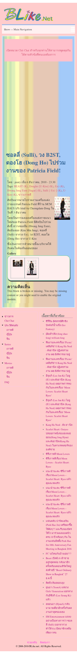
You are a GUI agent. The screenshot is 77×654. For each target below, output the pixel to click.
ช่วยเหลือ (32, 642)
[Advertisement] (38, 106)
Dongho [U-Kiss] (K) (41, 186)
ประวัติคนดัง (11, 325)
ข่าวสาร (9, 316)
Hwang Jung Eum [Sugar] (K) (24, 190)
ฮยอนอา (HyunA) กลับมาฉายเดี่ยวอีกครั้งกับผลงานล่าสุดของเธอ (59, 608)
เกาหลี (10, 330)
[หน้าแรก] (28, 21)
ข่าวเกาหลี (24, 194)
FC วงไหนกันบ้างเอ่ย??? (58, 553)
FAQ (7, 382)
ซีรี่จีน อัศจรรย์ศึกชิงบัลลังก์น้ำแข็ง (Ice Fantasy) (57, 325)
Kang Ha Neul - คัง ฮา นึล (59, 424)
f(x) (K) (59, 186)
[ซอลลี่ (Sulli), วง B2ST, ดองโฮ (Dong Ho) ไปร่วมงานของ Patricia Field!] (62, 219)
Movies (8, 363)
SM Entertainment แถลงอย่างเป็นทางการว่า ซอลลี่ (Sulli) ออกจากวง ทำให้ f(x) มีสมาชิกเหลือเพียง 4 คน (59, 624)
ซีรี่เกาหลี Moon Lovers (58, 454)
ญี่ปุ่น (9, 334)
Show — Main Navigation (18, 29)
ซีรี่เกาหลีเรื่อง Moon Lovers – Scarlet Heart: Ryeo (57, 462)
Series (8, 344)
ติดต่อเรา (45, 642)
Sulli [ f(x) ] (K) (52, 190)
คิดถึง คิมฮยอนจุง (55, 582)
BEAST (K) (21, 186)
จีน (8, 338)
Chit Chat (9, 320)
